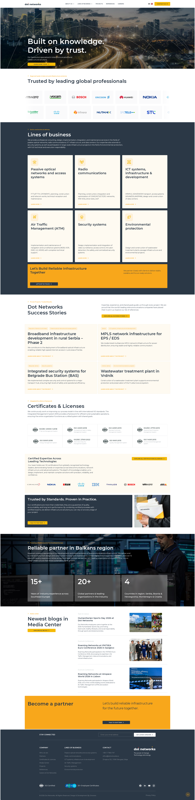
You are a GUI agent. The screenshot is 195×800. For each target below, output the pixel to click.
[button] (70, 4)
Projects (99, 4)
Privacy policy (151, 795)
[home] (33, 4)
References (110, 4)
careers (121, 4)
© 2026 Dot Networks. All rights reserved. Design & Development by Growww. (67, 795)
